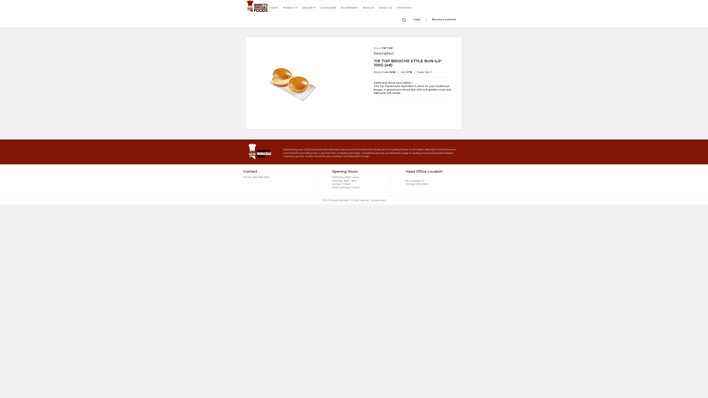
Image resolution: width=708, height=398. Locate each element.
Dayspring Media (340, 200)
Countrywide (328, 7)
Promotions (404, 7)
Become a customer (444, 19)
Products (289, 7)
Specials (307, 7)
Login (417, 19)
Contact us (385, 7)
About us (368, 7)
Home (274, 7)
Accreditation (349, 7)
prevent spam (378, 200)
